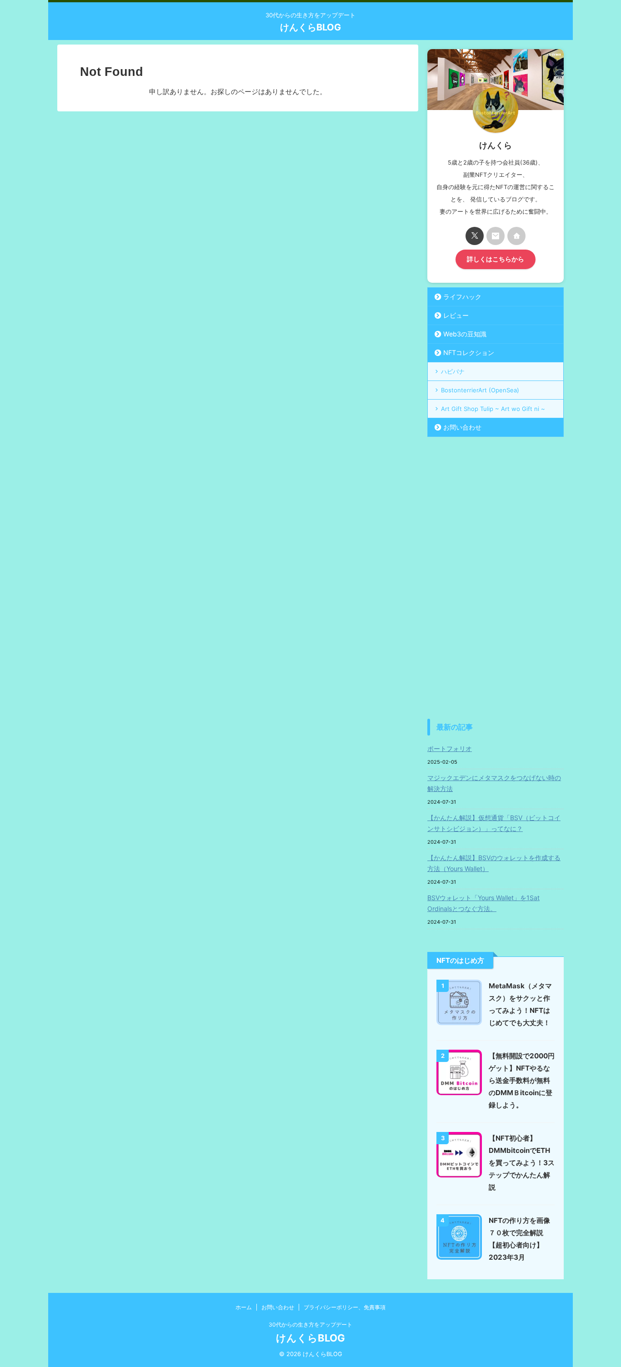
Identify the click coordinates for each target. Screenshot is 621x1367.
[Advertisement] (495, 577)
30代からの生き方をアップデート (310, 1324)
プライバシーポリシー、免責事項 (345, 1307)
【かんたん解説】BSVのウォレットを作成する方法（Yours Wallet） (494, 863)
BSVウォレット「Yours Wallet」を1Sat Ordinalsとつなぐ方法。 (483, 903)
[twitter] (475, 236)
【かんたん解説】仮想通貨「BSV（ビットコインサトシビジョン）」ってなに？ (494, 823)
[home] (516, 236)
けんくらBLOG (310, 27)
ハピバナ (453, 371)
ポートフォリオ (449, 748)
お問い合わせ (462, 427)
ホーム (243, 1307)
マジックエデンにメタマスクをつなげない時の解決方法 (494, 783)
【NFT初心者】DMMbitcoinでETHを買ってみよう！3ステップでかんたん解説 (522, 1163)
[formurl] (495, 236)
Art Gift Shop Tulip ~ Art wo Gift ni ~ (493, 408)
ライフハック (462, 296)
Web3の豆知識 (464, 334)
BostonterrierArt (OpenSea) (480, 390)
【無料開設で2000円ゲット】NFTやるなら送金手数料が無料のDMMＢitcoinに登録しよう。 (522, 1080)
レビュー (456, 315)
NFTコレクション (468, 352)
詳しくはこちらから (495, 259)
